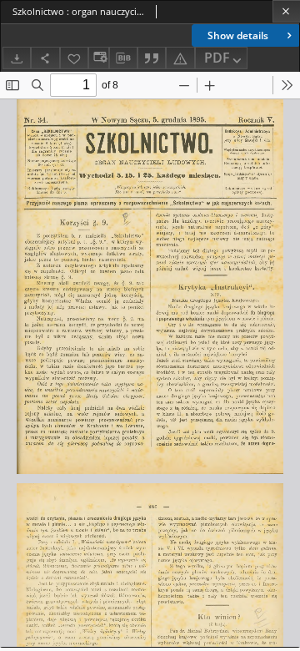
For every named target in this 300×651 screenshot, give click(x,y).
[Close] (286, 11)
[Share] (45, 58)
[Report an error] (180, 58)
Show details (238, 35)
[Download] (16, 58)
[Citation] (152, 58)
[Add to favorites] (74, 58)
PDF (217, 57)
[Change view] (98, 58)
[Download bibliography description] (123, 58)
